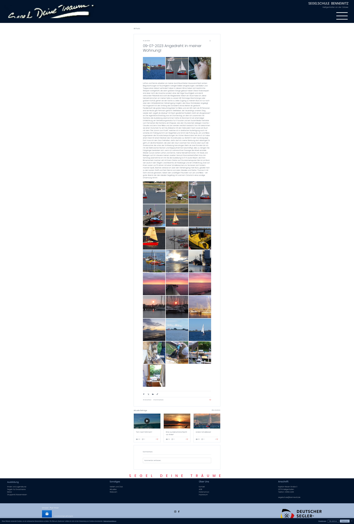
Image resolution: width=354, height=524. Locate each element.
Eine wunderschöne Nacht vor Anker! (176, 433)
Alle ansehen (216, 410)
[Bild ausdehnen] (154, 68)
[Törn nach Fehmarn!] (147, 421)
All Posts (137, 28)
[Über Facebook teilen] (144, 394)
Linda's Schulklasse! (203, 432)
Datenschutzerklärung (109, 521)
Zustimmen (344, 521)
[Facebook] (178, 511)
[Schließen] (352, 521)
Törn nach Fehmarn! (144, 432)
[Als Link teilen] (157, 394)
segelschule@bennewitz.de (289, 497)
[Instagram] (175, 511)
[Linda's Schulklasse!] (207, 421)
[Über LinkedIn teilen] (153, 394)
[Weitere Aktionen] (210, 41)
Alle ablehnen (333, 521)
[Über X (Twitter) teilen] (148, 394)
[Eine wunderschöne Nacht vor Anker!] (177, 421)
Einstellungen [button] (322, 521)
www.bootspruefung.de (63, 516)
